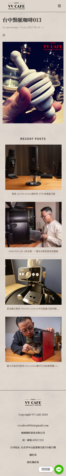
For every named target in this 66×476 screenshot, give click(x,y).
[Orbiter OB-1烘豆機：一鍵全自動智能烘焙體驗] (33, 224)
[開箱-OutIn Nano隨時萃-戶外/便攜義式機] (33, 167)
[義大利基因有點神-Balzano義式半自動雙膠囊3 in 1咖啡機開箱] (33, 339)
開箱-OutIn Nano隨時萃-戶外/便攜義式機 (33, 194)
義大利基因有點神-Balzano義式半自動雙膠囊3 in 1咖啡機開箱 (34, 366)
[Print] (6, 35)
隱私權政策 (33, 462)
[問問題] (58, 469)
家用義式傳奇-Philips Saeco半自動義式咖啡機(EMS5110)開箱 (34, 309)
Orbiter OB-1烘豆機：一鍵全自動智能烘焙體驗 (33, 251)
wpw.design (12, 27)
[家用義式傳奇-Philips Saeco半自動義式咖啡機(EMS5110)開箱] (33, 282)
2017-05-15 (34, 27)
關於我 (33, 454)
